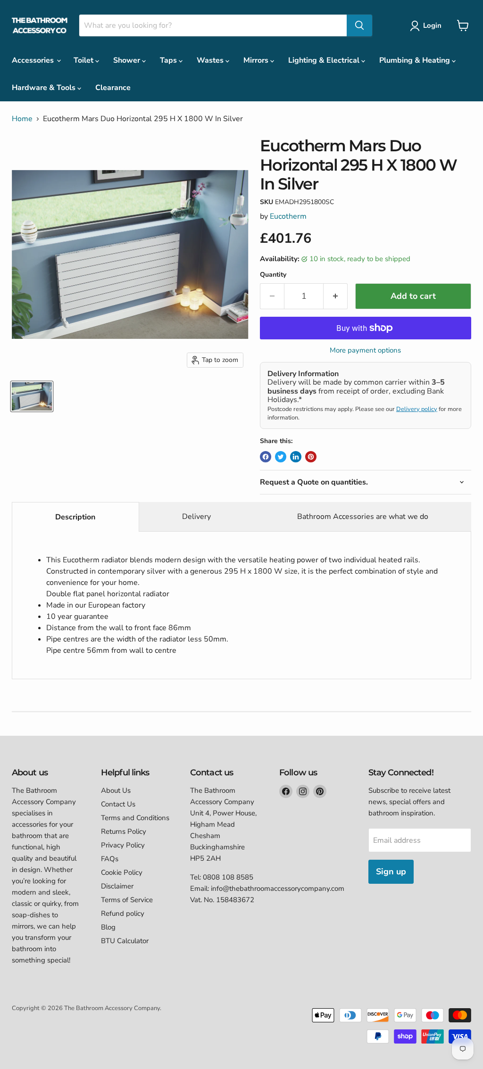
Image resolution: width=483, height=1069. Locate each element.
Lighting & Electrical (324, 60)
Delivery (196, 516)
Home (22, 119)
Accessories (34, 60)
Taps (169, 60)
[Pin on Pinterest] (310, 456)
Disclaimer (117, 886)
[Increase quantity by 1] (336, 296)
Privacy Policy (123, 845)
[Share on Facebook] (265, 456)
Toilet (84, 60)
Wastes (211, 60)
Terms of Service (127, 900)
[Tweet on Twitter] (280, 456)
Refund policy (122, 913)
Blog (108, 927)
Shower (127, 60)
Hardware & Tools (44, 87)
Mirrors (256, 60)
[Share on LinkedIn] (295, 456)
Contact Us (118, 804)
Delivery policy (416, 409)
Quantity (273, 275)
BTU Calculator (125, 941)
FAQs (109, 858)
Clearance (113, 87)
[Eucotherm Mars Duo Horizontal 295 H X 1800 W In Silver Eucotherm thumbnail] (32, 396)
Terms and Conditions (135, 817)
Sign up (391, 871)
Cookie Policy (121, 872)
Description (75, 517)
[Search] (359, 25)
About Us (116, 790)
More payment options (365, 350)
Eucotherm (288, 216)
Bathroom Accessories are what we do (362, 516)
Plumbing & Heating (415, 60)
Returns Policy (123, 831)
